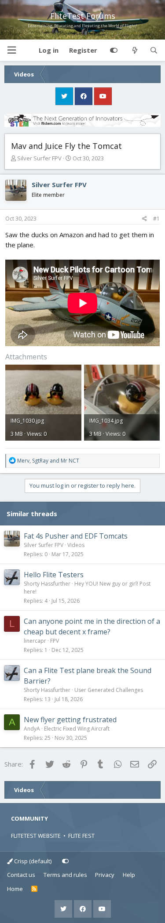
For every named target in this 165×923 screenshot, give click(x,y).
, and (48, 460)
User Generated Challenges (108, 690)
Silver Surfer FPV (39, 158)
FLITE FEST (81, 836)
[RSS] (34, 889)
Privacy (104, 875)
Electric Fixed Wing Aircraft (77, 728)
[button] (11, 50)
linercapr (35, 640)
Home (15, 889)
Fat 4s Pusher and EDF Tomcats (76, 536)
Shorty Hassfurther (47, 583)
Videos (75, 545)
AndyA (32, 728)
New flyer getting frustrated (70, 719)
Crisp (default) (32, 861)
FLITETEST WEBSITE (36, 836)
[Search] (153, 50)
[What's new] (134, 50)
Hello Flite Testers (54, 574)
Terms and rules (65, 875)
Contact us (21, 875)
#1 (156, 218)
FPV (54, 640)
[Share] (144, 219)
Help (129, 875)
